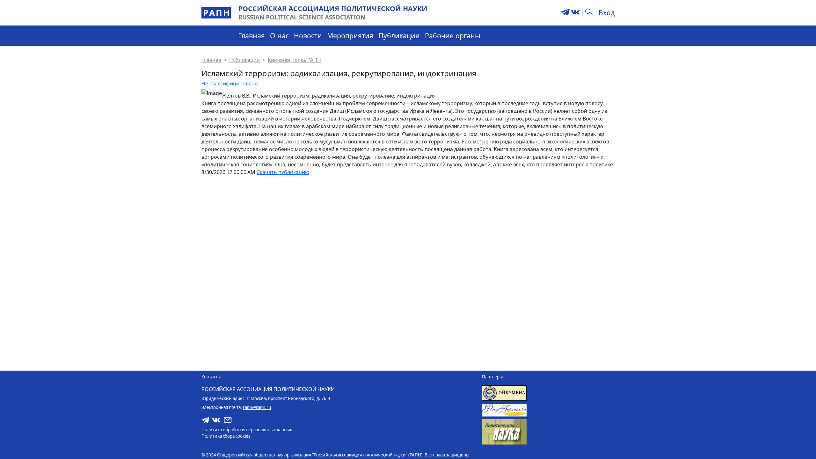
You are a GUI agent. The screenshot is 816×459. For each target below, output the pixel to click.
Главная (251, 35)
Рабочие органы (452, 35)
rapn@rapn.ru (257, 407)
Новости (308, 35)
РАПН (216, 12)
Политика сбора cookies (225, 436)
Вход (607, 12)
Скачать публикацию (283, 172)
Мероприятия (350, 35)
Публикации (399, 35)
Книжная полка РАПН (294, 59)
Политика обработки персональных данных (246, 430)
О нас (279, 35)
